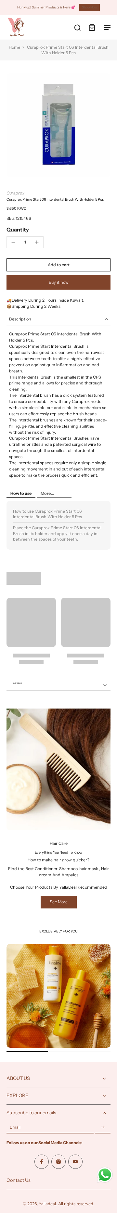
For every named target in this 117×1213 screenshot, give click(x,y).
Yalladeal (47, 1203)
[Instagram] (58, 1162)
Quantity (17, 229)
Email (15, 1127)
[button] (58, 265)
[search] (77, 27)
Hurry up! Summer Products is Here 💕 (46, 7)
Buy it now (59, 282)
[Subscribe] (102, 1127)
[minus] (13, 242)
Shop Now (89, 7)
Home (14, 47)
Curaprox (15, 193)
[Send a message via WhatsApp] (105, 1175)
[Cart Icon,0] (91, 27)
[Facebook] (41, 1162)
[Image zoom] (58, 125)
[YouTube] (75, 1162)
